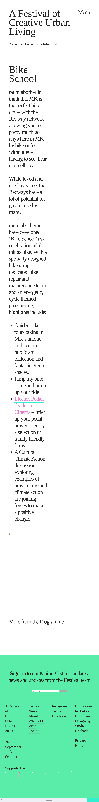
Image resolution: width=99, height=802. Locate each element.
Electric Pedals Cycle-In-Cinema (29, 405)
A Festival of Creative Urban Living (39, 22)
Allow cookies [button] (93, 800)
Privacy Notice (81, 743)
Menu (84, 12)
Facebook (59, 716)
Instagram (59, 706)
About (33, 716)
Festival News (34, 708)
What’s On (36, 721)
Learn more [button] (49, 800)
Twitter (57, 711)
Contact (34, 731)
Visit (32, 726)
